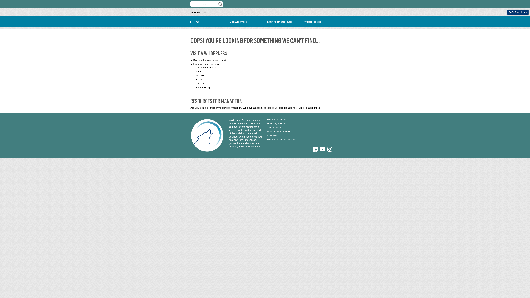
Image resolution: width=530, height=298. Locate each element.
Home (196, 22)
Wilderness (195, 12)
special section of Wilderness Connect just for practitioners (287, 108)
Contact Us (272, 136)
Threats (200, 83)
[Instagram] (329, 149)
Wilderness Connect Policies (281, 140)
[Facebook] (315, 149)
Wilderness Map (312, 22)
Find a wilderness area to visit (209, 60)
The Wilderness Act (206, 67)
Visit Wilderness (238, 22)
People (200, 75)
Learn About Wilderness (279, 22)
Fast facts (201, 71)
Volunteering (203, 87)
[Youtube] (322, 149)
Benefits (200, 79)
